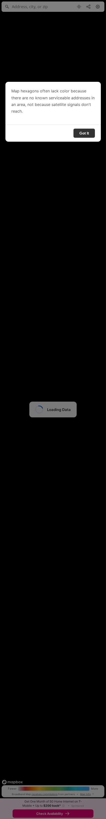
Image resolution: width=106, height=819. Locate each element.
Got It (84, 133)
